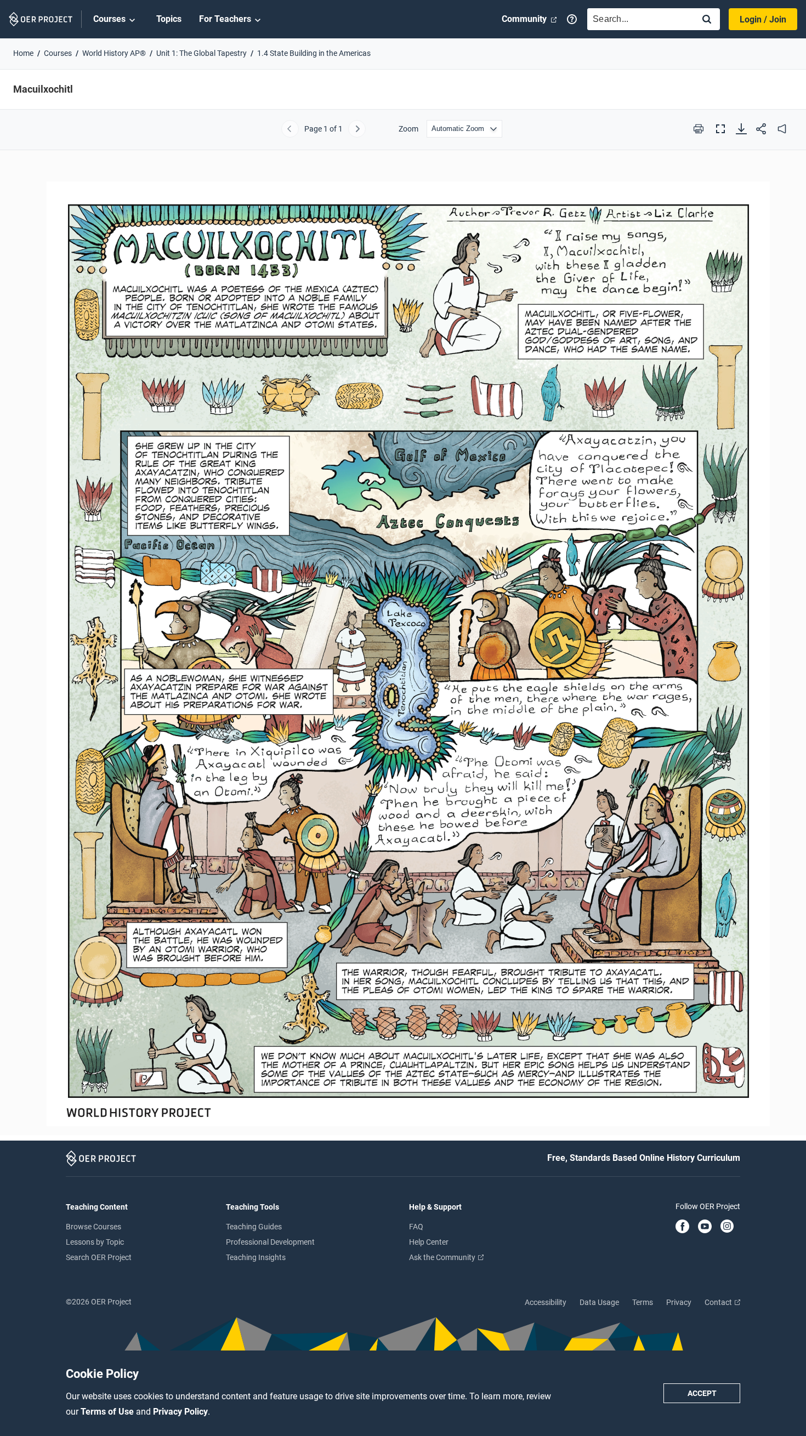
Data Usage (599, 1302)
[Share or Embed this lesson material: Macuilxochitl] (761, 128)
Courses (109, 19)
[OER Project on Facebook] (682, 1227)
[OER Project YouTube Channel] (705, 1227)
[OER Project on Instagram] (727, 1227)
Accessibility (545, 1302)
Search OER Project (99, 1257)
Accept (702, 1393)
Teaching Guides (254, 1226)
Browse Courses (93, 1226)
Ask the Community (443, 1257)
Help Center (429, 1242)
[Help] (571, 19)
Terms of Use (108, 1411)
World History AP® (114, 53)
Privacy (678, 1302)
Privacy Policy (180, 1411)
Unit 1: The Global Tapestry (201, 53)
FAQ (416, 1226)
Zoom (408, 128)
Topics (168, 19)
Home (23, 53)
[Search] (706, 20)
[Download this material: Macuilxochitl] (741, 128)
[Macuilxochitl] (403, 648)
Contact (719, 1302)
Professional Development (270, 1242)
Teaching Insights (256, 1257)
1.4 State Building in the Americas (314, 53)
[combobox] (638, 19)
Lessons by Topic (95, 1242)
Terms (642, 1302)
